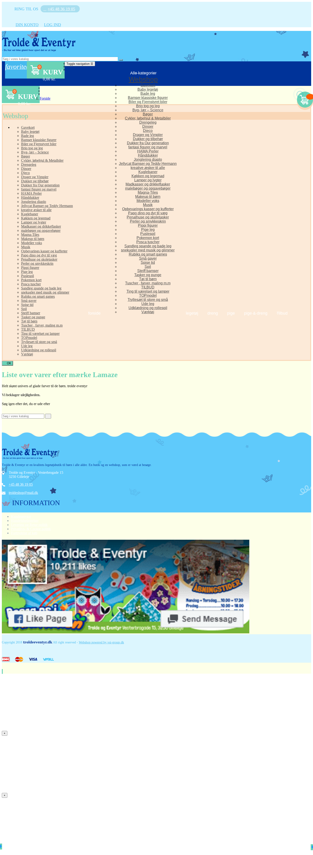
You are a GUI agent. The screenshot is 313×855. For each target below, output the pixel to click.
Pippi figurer (148, 225)
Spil (148, 267)
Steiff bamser (148, 271)
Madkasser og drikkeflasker (148, 184)
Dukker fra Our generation (148, 143)
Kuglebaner (147, 172)
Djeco (148, 131)
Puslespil (147, 234)
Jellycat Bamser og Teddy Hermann (148, 164)
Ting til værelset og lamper (147, 291)
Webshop (143, 79)
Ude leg (147, 304)
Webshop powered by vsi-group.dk (101, 642)
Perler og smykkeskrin (148, 221)
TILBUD (147, 287)
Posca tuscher (147, 242)
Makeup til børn (147, 197)
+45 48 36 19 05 (21, 484)
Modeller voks (148, 201)
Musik (148, 205)
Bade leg (147, 93)
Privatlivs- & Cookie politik (31, 529)
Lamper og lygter (148, 180)
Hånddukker (148, 155)
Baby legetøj (147, 89)
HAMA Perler (148, 151)
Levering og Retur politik (29, 525)
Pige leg (148, 229)
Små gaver (148, 258)
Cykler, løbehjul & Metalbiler (148, 118)
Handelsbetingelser (24, 521)
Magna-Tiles (148, 192)
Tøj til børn (148, 279)
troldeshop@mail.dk (23, 493)
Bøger (148, 114)
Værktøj (147, 312)
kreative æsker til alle (148, 168)
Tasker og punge (147, 275)
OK (7, 363)
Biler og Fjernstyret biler (148, 102)
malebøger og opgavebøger (147, 188)
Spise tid (148, 262)
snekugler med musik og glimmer (148, 250)
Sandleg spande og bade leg (147, 246)
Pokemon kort (148, 238)
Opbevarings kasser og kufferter (148, 209)
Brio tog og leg (148, 106)
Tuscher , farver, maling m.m (147, 283)
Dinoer (147, 126)
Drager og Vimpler (148, 135)
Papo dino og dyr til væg (147, 213)
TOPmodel (148, 295)
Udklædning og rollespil (148, 308)
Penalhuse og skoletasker (148, 217)
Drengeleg (147, 122)
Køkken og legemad (148, 176)
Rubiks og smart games (148, 254)
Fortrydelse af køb (24, 533)
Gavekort (147, 85)
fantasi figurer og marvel (147, 147)
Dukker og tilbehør (148, 139)
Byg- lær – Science (147, 110)
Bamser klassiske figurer (148, 98)
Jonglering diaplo (148, 159)
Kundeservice (21, 516)
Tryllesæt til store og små (148, 300)
